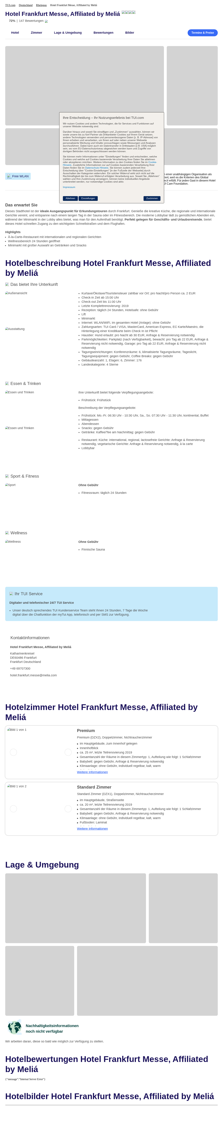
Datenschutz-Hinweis (96, 167)
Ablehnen (70, 198)
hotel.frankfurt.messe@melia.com (33, 675)
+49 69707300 (20, 668)
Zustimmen (152, 198)
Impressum (69, 187)
